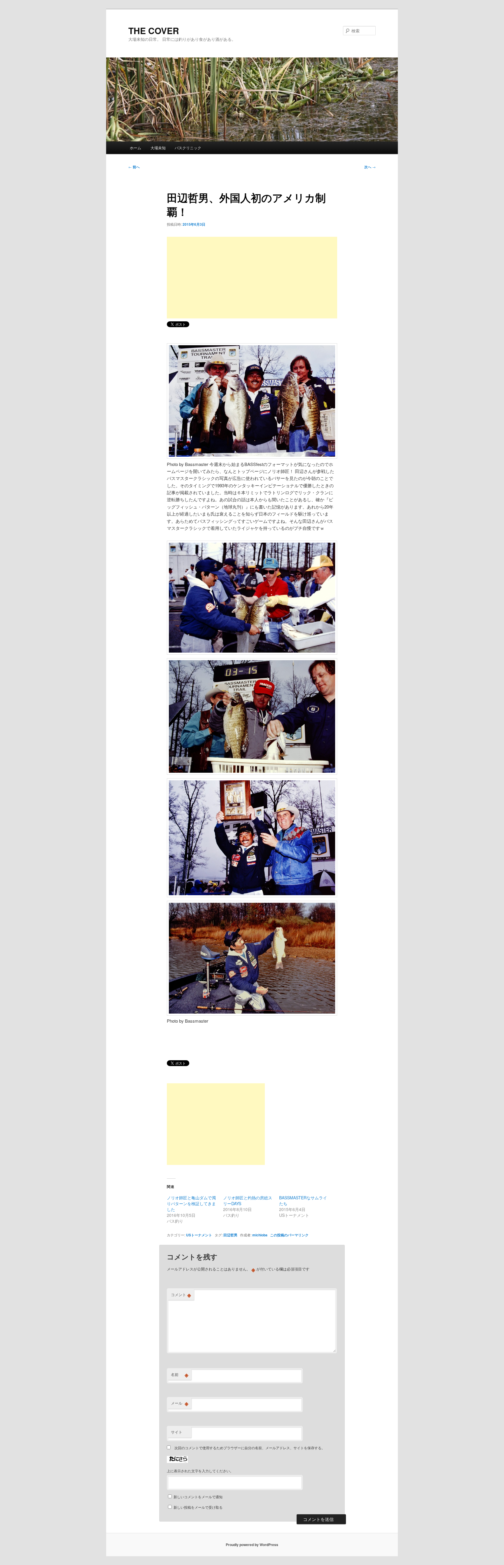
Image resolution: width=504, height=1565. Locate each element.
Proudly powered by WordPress (252, 1544)
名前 (179, 1374)
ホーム (135, 147)
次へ (370, 166)
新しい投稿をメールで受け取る (198, 1507)
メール (179, 1403)
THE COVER (153, 30)
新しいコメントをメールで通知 (198, 1496)
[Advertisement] (252, 277)
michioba (259, 1235)
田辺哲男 (230, 1235)
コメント (181, 1294)
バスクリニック (188, 147)
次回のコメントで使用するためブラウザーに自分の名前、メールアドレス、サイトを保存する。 (249, 1447)
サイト (176, 1432)
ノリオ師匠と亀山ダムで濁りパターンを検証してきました (191, 1203)
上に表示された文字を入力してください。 (200, 1470)
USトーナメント (199, 1235)
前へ (134, 166)
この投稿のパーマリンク (289, 1235)
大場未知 (158, 147)
